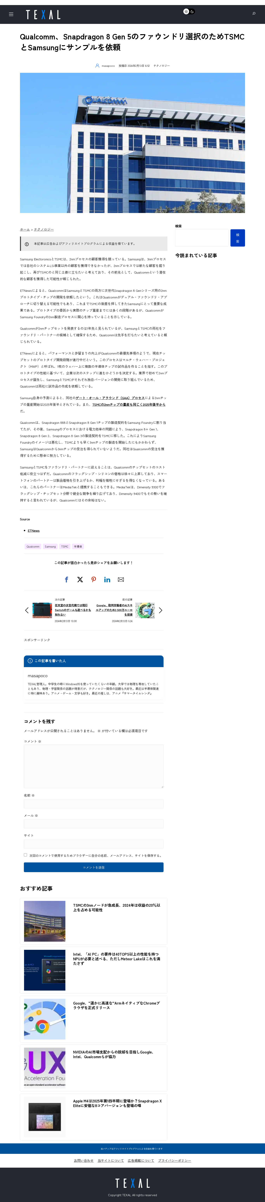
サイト (29, 835)
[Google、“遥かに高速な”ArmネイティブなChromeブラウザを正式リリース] (44, 1001)
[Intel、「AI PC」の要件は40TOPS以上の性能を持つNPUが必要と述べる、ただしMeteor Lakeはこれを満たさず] (44, 953)
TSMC (64, 546)
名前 (29, 795)
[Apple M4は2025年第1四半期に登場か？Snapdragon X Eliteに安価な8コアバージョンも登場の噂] (44, 1099)
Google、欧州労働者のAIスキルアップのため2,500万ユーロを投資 (114, 609)
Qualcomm (33, 546)
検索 (178, 225)
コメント (32, 741)
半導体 (78, 546)
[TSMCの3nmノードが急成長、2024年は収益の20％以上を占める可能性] (44, 904)
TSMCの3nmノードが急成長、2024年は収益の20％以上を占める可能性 (116, 907)
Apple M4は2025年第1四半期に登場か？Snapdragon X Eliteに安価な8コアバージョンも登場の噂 (117, 1103)
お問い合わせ (84, 1160)
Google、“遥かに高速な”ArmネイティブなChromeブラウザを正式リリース (116, 1005)
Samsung (50, 546)
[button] (66, 579)
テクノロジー (161, 65)
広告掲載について (141, 1160)
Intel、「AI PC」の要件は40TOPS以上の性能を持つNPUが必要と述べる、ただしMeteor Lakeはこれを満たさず (116, 958)
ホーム (25, 229)
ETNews (34, 530)
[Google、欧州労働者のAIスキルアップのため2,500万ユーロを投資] (145, 605)
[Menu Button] (12, 15)
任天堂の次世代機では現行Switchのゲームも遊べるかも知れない (73, 609)
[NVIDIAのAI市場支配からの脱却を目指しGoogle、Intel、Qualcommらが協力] (44, 1050)
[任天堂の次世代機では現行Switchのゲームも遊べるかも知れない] (42, 605)
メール (31, 815)
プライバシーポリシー (174, 1160)
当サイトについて (111, 1160)
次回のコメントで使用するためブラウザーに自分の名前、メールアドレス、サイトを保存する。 (96, 855)
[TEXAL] (43, 11)
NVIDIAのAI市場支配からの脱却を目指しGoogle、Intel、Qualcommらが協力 (114, 1054)
